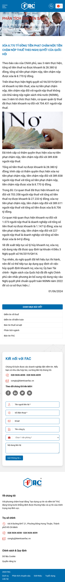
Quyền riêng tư (9, 561)
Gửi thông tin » (14, 458)
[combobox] (59, 6)
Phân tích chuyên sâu (21, 576)
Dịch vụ (5, 576)
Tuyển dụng (50, 576)
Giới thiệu (38, 576)
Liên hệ (5, 579)
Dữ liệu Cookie (8, 556)
